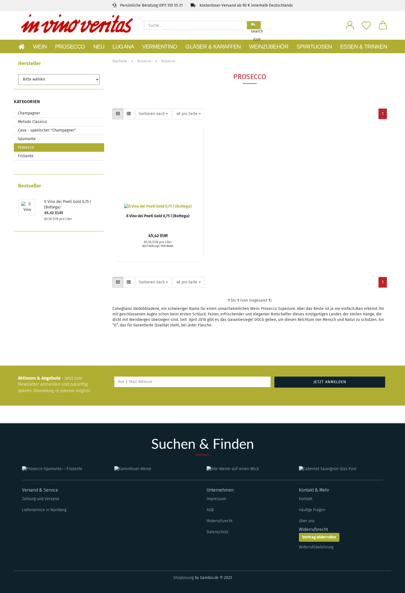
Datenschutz (217, 532)
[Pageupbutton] (390, 584)
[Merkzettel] (366, 24)
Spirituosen (314, 47)
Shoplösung (183, 577)
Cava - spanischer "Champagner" (47, 130)
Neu (98, 47)
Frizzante (26, 156)
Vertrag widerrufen (319, 537)
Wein (40, 47)
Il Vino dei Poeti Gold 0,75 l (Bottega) (158, 216)
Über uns (307, 521)
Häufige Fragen (312, 510)
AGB (210, 510)
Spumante (27, 138)
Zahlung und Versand (40, 499)
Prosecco (70, 47)
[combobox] (153, 113)
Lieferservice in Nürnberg (44, 510)
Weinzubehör (268, 47)
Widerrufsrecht (220, 521)
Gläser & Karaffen (213, 47)
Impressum (216, 499)
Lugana (123, 47)
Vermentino (159, 47)
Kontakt (305, 499)
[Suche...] (254, 25)
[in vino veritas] (77, 23)
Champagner (29, 113)
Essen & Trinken (363, 47)
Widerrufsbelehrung (316, 547)
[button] (350, 24)
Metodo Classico (32, 121)
